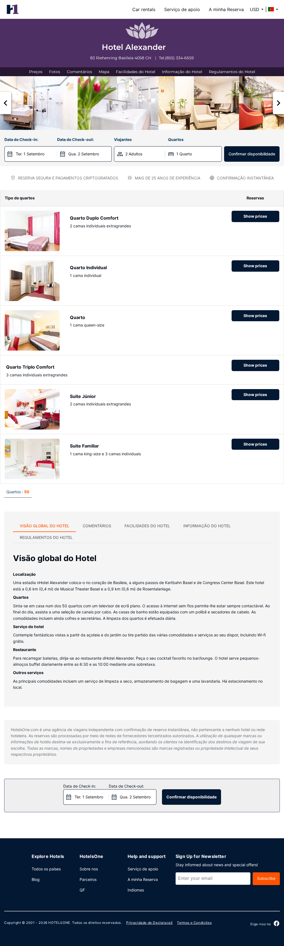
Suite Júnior (83, 396)
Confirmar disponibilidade (252, 153)
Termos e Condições (194, 923)
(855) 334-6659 (179, 57)
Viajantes (123, 139)
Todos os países (46, 869)
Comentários (79, 71)
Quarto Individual (88, 267)
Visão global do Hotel (44, 525)
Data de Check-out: (75, 139)
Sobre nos (89, 869)
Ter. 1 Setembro (30, 153)
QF (82, 890)
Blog (36, 879)
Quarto (77, 317)
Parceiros (88, 879)
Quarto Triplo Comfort (30, 367)
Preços (35, 71)
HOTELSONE (59, 923)
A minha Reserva (226, 9)
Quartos (176, 139)
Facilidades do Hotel (135, 71)
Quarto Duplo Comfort (94, 218)
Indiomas (136, 890)
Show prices (255, 216)
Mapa (104, 71)
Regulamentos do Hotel (232, 71)
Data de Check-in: (21, 139)
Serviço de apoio (182, 9)
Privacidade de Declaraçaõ (149, 923)
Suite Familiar (84, 446)
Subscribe (266, 878)
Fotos (54, 71)
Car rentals (143, 9)
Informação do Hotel (182, 71)
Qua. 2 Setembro (83, 153)
